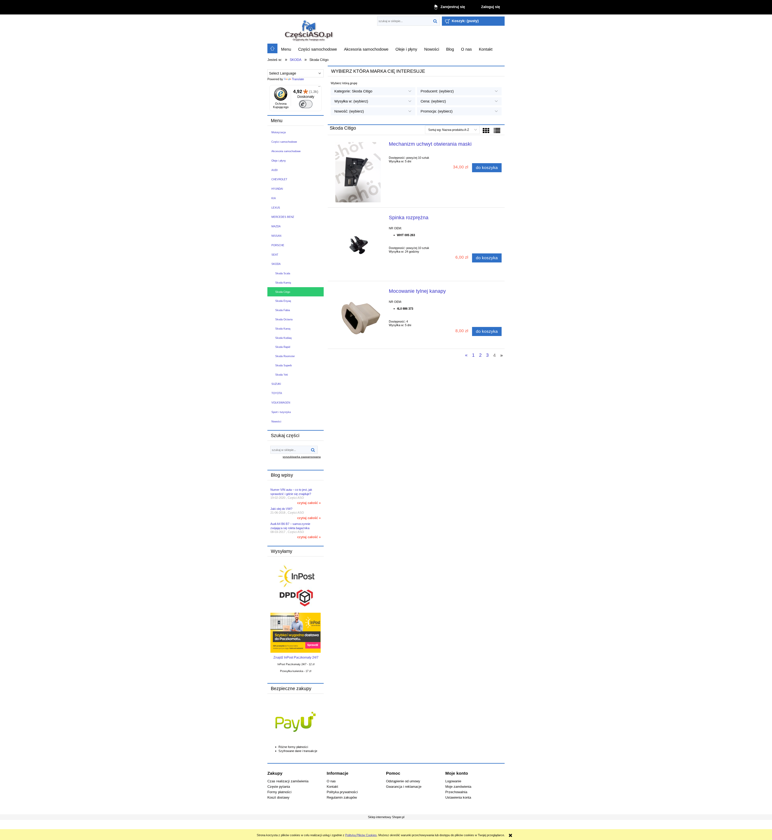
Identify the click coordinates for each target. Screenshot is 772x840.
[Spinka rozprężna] (358, 246)
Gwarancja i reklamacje (403, 787)
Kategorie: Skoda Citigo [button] (353, 91)
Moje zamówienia (458, 787)
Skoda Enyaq (283, 300)
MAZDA (276, 226)
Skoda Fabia (282, 310)
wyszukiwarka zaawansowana (302, 456)
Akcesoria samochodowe (286, 151)
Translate (298, 79)
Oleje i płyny (278, 160)
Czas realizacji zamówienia (287, 781)
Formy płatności (279, 792)
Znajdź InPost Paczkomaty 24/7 (295, 657)
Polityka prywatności (342, 792)
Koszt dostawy (278, 797)
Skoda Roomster (285, 356)
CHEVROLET (279, 179)
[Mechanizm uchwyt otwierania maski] (358, 172)
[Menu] (319, 87)
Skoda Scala (282, 273)
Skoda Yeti (281, 374)
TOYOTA (276, 393)
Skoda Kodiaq (283, 337)
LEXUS (275, 207)
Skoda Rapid (282, 346)
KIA (273, 198)
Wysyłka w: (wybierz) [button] (351, 101)
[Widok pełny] (497, 130)
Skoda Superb (283, 365)
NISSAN (276, 235)
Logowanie (453, 781)
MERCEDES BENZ (282, 216)
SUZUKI (276, 383)
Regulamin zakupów (342, 797)
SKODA (276, 263)
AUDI (274, 170)
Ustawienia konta (458, 797)
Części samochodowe (284, 141)
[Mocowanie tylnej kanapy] (358, 316)
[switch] (305, 104)
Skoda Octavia (284, 319)
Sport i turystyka (281, 412)
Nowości (276, 421)
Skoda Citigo (282, 291)
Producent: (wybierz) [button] (437, 91)
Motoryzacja (278, 132)
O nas (331, 781)
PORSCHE (277, 245)
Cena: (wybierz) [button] (433, 101)
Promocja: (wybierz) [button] (437, 111)
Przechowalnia (456, 792)
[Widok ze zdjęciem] (486, 130)
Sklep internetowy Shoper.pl (386, 817)
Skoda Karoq (282, 328)
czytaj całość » (309, 503)
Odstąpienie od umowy (403, 781)
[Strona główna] (309, 29)
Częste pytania (278, 787)
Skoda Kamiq (283, 282)
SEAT (274, 254)
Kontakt (332, 787)
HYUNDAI (277, 188)
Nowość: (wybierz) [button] (349, 111)
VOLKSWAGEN (280, 402)
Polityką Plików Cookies (361, 835)
